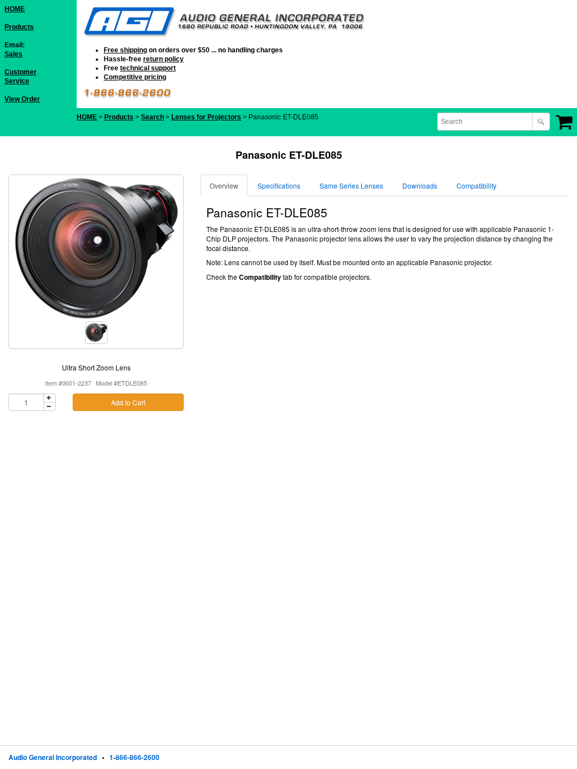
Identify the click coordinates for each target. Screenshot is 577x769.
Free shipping (125, 50)
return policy (163, 59)
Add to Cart (128, 402)
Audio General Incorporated (52, 757)
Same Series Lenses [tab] (351, 185)
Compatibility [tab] (476, 185)
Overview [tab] (224, 185)
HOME (15, 9)
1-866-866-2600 (134, 757)
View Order (22, 99)
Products (19, 27)
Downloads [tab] (419, 185)
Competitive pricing (135, 77)
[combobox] (485, 122)
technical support (148, 68)
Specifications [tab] (279, 185)
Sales (14, 54)
